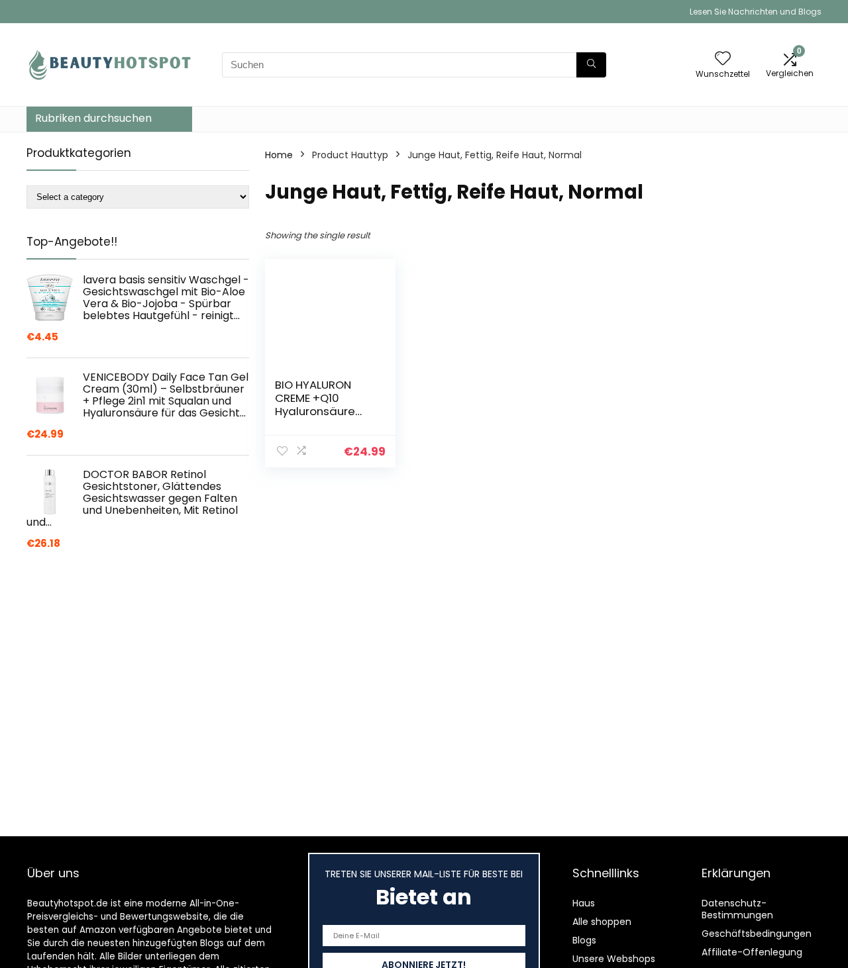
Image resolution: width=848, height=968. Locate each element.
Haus (583, 903)
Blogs (584, 940)
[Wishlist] (723, 59)
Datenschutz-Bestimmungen (737, 909)
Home (279, 155)
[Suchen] (591, 64)
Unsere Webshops (613, 958)
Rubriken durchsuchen (93, 118)
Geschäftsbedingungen (757, 933)
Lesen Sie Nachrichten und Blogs (756, 11)
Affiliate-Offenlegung (752, 952)
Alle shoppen (601, 921)
